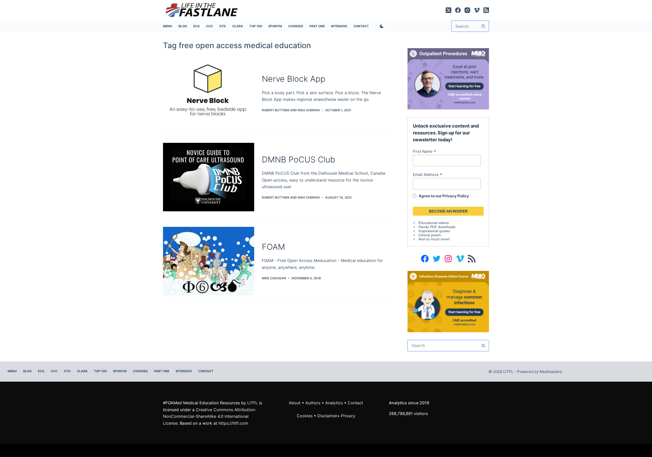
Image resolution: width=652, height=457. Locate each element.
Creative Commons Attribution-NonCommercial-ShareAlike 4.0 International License (209, 416)
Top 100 (255, 26)
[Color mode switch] (380, 26)
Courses (295, 26)
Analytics (334, 402)
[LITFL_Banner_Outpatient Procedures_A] (448, 78)
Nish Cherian (309, 110)
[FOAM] (208, 261)
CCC (209, 26)
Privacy (348, 415)
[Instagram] (467, 10)
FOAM (273, 247)
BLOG (183, 26)
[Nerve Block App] (208, 93)
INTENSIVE (339, 26)
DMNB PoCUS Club (298, 159)
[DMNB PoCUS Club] (208, 177)
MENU (167, 26)
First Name (424, 151)
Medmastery (551, 371)
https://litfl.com (233, 423)
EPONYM (275, 26)
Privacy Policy (455, 195)
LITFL (252, 402)
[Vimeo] (477, 10)
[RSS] (486, 10)
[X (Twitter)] (448, 10)
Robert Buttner (275, 110)
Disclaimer (327, 415)
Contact (361, 26)
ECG (196, 26)
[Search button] (483, 26)
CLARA (237, 26)
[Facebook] (458, 10)
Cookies (305, 415)
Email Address (427, 174)
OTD (222, 26)
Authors (312, 402)
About (295, 402)
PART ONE (317, 26)
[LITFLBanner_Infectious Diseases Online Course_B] (448, 301)
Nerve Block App (293, 79)
